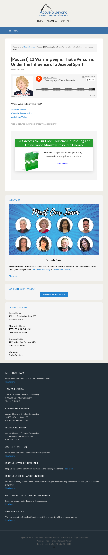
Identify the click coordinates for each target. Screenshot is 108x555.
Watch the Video (19, 116)
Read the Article (18, 109)
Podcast (25, 124)
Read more (10, 382)
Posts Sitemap (42, 541)
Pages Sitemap (57, 541)
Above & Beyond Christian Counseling (54, 10)
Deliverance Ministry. (62, 269)
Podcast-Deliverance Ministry (43, 124)
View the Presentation (21, 113)
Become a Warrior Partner (54, 294)
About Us (13, 276)
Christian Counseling (41, 269)
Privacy (68, 541)
